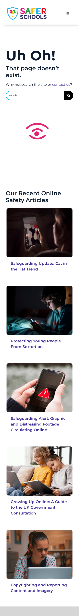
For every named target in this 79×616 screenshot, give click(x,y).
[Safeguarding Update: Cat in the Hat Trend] (39, 232)
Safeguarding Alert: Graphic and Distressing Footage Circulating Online (38, 424)
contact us (61, 84)
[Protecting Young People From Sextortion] (39, 310)
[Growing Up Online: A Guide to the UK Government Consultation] (39, 471)
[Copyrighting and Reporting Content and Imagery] (39, 554)
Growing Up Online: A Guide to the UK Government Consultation (39, 507)
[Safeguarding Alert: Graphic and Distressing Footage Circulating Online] (39, 387)
